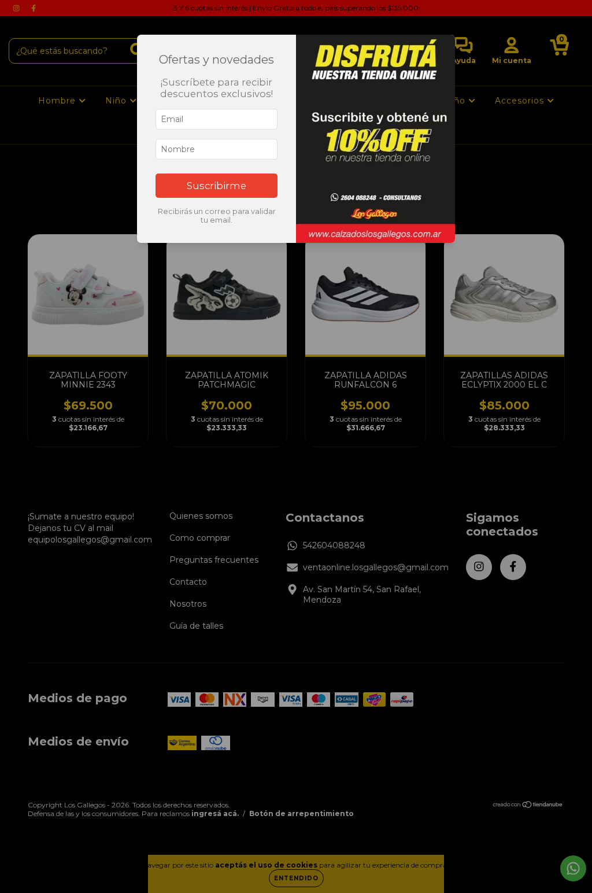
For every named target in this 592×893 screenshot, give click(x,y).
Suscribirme (216, 185)
